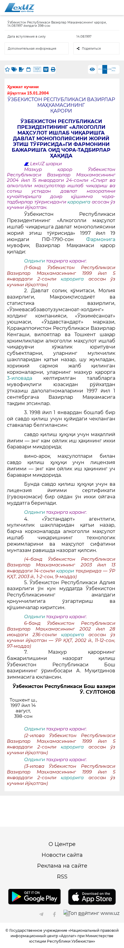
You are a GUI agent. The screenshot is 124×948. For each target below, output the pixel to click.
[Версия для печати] (53, 69)
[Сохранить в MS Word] (46, 69)
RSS (62, 876)
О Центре (62, 844)
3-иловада (25, 378)
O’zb (109, 69)
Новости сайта (62, 855)
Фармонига (100, 239)
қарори (66, 571)
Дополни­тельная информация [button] (32, 49)
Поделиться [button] (91, 49)
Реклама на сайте (62, 866)
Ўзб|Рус (114, 69)
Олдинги (34, 261)
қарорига (79, 202)
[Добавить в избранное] (7, 69)
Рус (100, 69)
